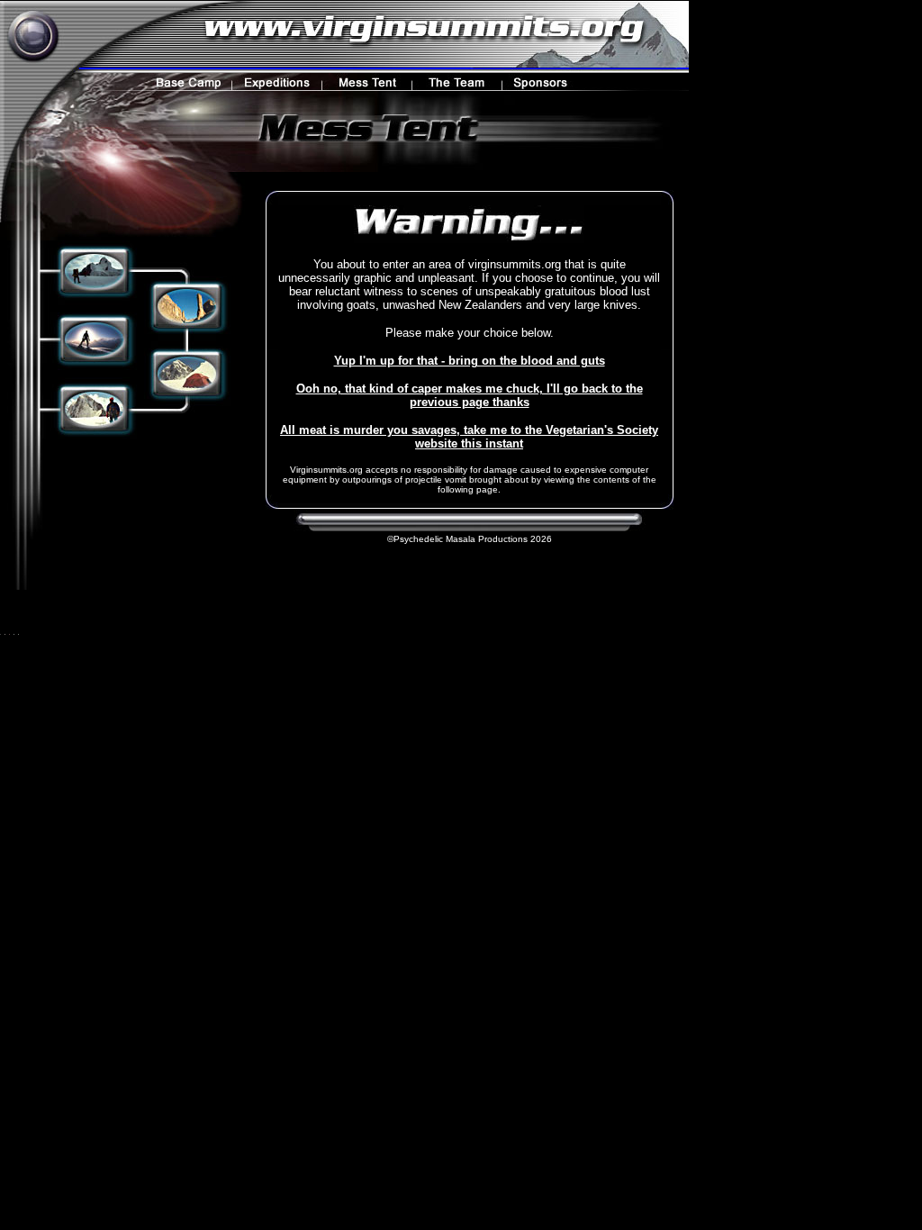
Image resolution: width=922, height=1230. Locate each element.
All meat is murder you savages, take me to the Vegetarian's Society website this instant (469, 436)
